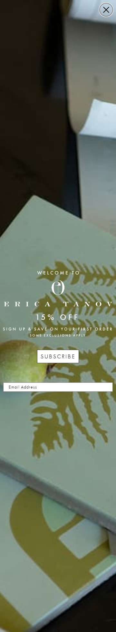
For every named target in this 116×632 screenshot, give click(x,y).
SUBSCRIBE (58, 356)
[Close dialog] (106, 9)
